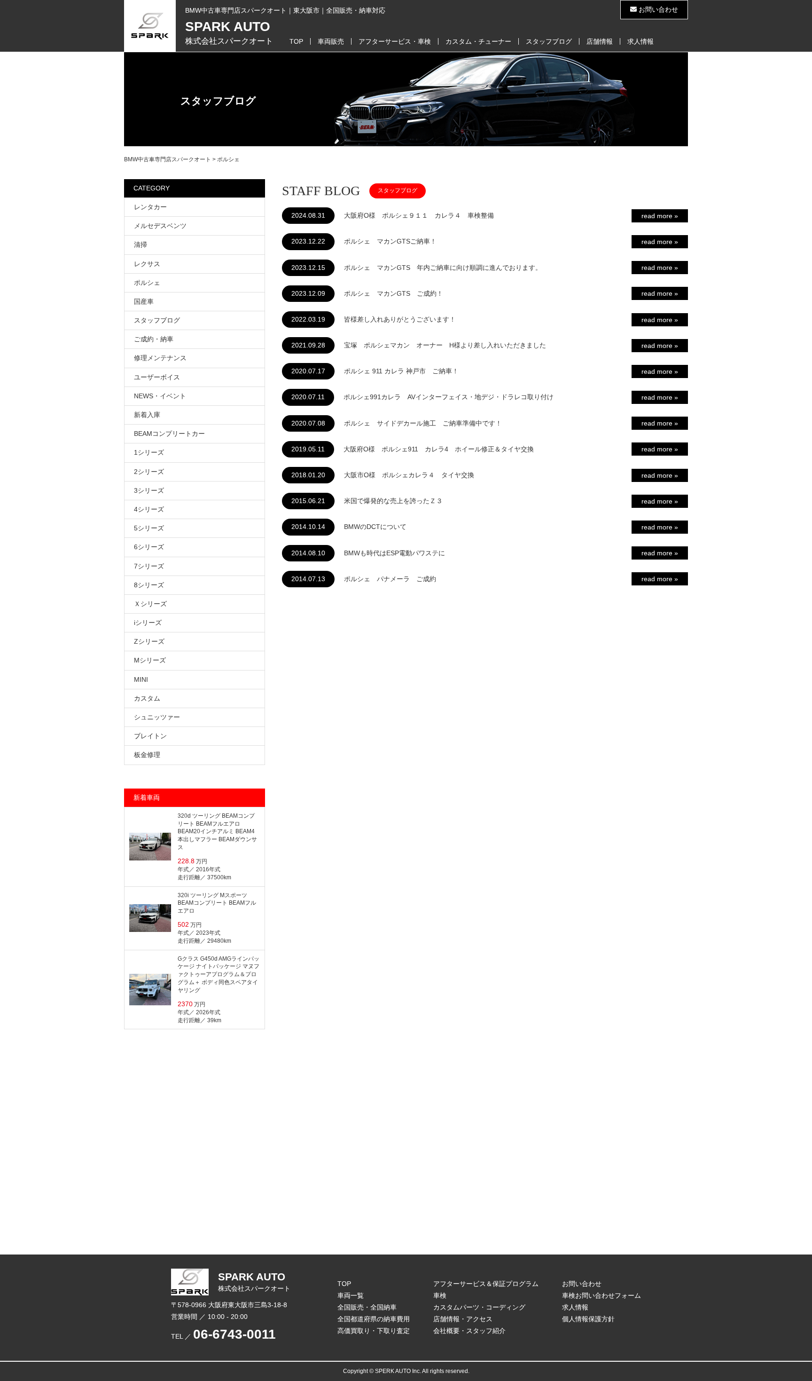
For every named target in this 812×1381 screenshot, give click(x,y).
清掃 (140, 244)
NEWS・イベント (160, 396)
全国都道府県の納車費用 (373, 1319)
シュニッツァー (157, 717)
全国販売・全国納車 (367, 1307)
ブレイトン (150, 736)
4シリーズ (149, 509)
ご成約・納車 (153, 339)
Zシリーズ (149, 641)
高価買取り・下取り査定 (373, 1330)
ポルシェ (147, 282)
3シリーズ (149, 490)
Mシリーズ (150, 660)
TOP (296, 41)
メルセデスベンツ (160, 225)
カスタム (147, 698)
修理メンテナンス (160, 358)
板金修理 (147, 754)
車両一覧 (350, 1295)
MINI (141, 679)
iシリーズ (148, 622)
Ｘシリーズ (150, 604)
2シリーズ (149, 471)
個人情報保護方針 (588, 1319)
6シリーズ (149, 547)
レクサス (147, 264)
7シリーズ (149, 566)
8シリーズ (149, 585)
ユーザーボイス (157, 377)
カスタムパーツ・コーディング (479, 1307)
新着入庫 (147, 414)
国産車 (144, 301)
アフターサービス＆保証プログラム (486, 1283)
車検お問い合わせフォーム (601, 1295)
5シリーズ (149, 528)
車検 (439, 1295)
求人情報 (640, 41)
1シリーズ (149, 452)
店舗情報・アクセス (462, 1319)
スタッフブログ (549, 41)
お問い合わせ (657, 9)
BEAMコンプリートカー (169, 433)
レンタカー (150, 207)
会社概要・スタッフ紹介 (469, 1330)
